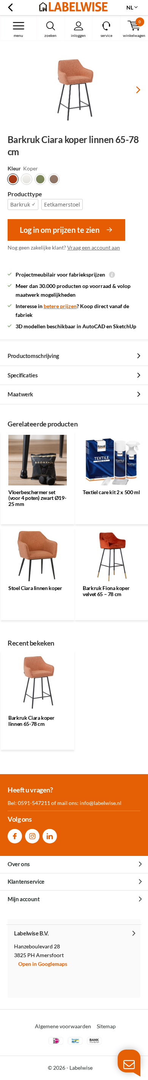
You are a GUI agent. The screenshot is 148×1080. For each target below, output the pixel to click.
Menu (18, 35)
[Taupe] (54, 179)
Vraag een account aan (93, 247)
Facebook (15, 836)
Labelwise (81, 1067)
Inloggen (78, 35)
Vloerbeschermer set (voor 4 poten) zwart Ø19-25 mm (37, 498)
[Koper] (13, 179)
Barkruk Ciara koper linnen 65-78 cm (31, 720)
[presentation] (132, 89)
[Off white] (26, 179)
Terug (10, 7)
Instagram (32, 836)
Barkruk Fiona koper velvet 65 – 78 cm (106, 591)
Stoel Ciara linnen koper (35, 588)
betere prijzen (60, 306)
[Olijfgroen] (40, 179)
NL (129, 7)
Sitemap (106, 1026)
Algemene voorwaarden (63, 1026)
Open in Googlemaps (42, 964)
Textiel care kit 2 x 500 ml (111, 492)
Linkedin (50, 836)
